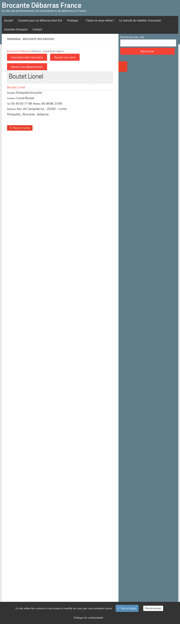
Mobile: (37, 103)
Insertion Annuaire (16, 29)
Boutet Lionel (16, 87)
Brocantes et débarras (18, 51)
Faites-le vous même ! (100, 20)
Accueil (8, 20)
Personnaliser (153, 608)
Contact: (11, 98)
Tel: (9, 103)
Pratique (72, 20)
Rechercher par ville (132, 37)
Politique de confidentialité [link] (88, 617)
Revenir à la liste (21, 127)
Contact (37, 29)
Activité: (11, 92)
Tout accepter (128, 608)
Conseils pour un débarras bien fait (40, 20)
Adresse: (11, 109)
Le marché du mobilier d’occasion (140, 20)
